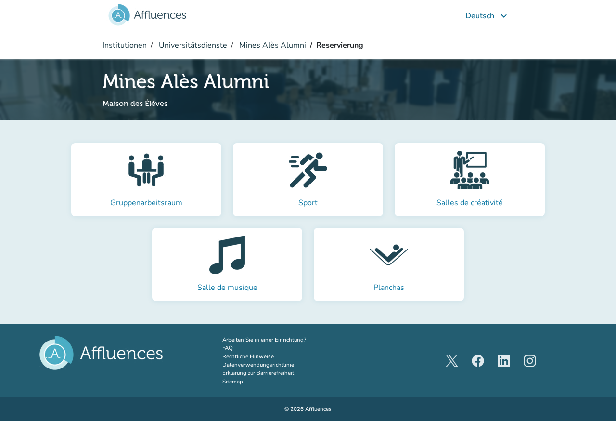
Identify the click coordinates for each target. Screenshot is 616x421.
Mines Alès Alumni (271, 45)
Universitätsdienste (192, 45)
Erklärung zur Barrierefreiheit (258, 373)
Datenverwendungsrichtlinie (258, 364)
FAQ (227, 348)
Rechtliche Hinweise (248, 356)
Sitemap (232, 381)
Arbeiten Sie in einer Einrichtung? (276, 339)
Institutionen (125, 45)
